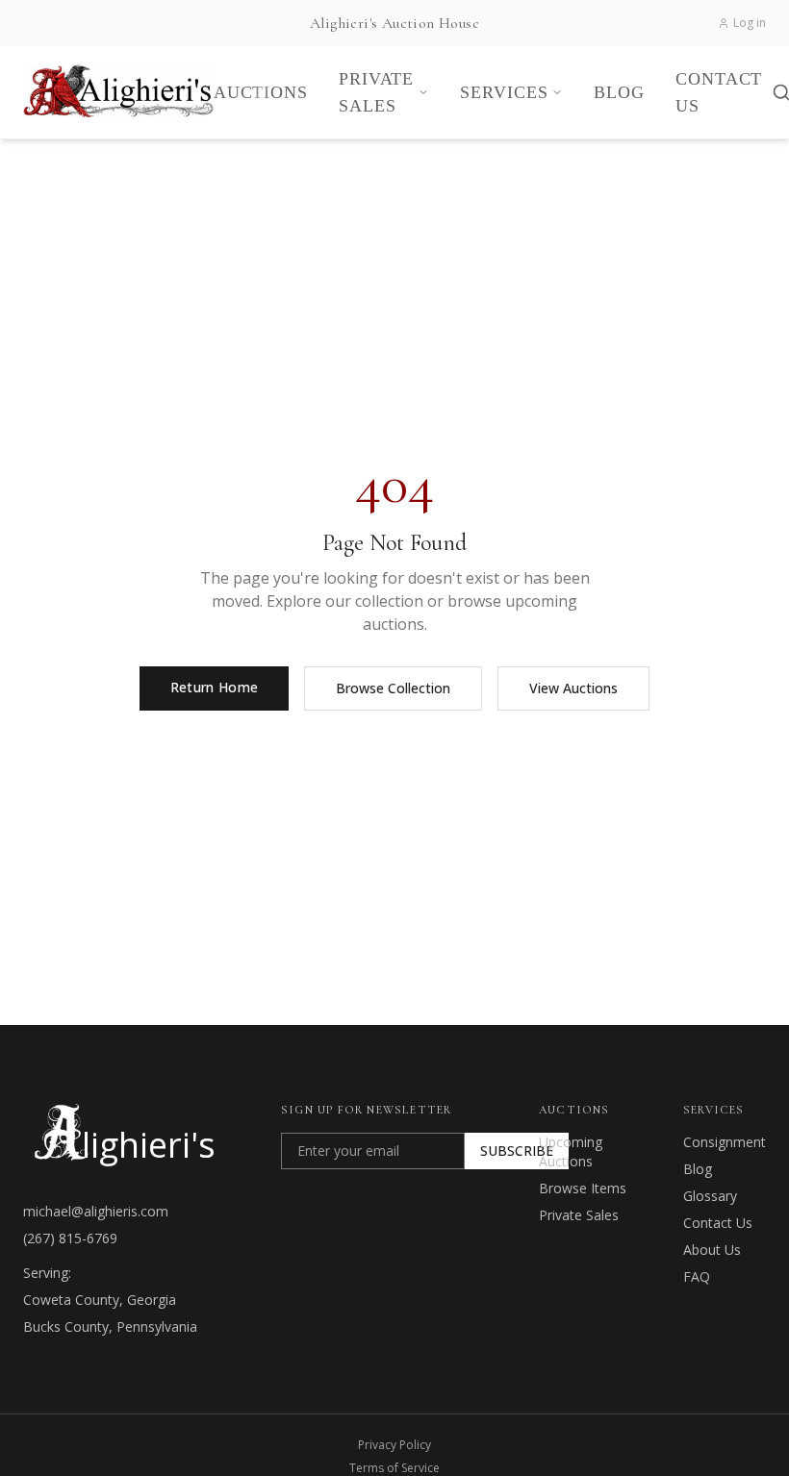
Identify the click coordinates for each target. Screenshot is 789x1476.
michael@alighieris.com (95, 1211)
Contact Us (717, 1222)
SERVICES (503, 92)
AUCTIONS (261, 92)
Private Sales (579, 1215)
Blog (697, 1169)
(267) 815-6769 (70, 1238)
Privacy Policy (394, 1445)
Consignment (724, 1142)
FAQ (696, 1276)
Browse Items (582, 1188)
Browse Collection (393, 688)
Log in (749, 23)
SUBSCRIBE (516, 1150)
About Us (712, 1249)
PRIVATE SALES (376, 92)
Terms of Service (394, 1468)
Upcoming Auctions (570, 1151)
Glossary (710, 1196)
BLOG (619, 92)
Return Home (214, 687)
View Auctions (573, 688)
